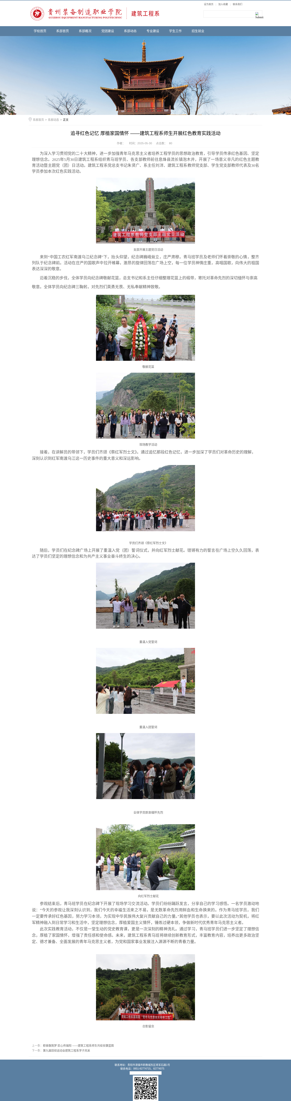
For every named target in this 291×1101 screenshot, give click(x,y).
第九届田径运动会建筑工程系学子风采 (66, 1050)
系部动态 (130, 31)
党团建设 (107, 31)
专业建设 (152, 31)
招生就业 (198, 31)
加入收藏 (223, 4)
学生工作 (175, 31)
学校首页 (40, 31)
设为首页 (208, 4)
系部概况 (85, 31)
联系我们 (237, 4)
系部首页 (62, 31)
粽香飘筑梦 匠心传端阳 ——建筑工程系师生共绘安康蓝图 (78, 1045)
